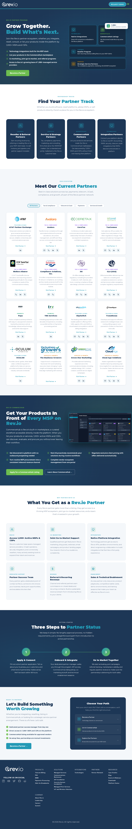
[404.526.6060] (109, 336)
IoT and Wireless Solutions (63, 789)
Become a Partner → (19, 746)
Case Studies (112, 772)
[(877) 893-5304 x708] (109, 250)
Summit (37, 805)
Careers (37, 803)
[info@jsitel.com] (77, 294)
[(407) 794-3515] (53, 294)
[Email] (44, 250)
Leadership (38, 800)
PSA (36, 775)
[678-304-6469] (109, 294)
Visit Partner (19, 246)
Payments (81, 206)
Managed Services (60, 772)
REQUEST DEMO (117, 4)
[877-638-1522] (16, 294)
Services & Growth (96, 206)
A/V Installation (59, 779)
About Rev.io (39, 798)
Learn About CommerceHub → (59, 472)
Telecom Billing (40, 772)
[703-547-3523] (109, 381)
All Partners (34, 206)
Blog (109, 775)
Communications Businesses (59, 776)
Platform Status (113, 783)
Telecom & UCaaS (66, 206)
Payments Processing (42, 780)
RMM (36, 778)
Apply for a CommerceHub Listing (24, 472)
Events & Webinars (114, 778)
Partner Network (97, 772)
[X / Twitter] (57, 250)
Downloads (112, 780)
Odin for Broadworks (42, 783)
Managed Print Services (62, 787)
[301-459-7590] (81, 294)
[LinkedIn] (20, 250)
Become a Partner (17, 73)
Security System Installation (59, 783)
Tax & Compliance (49, 206)
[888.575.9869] (79, 336)
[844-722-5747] (48, 250)
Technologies (79, 772)
